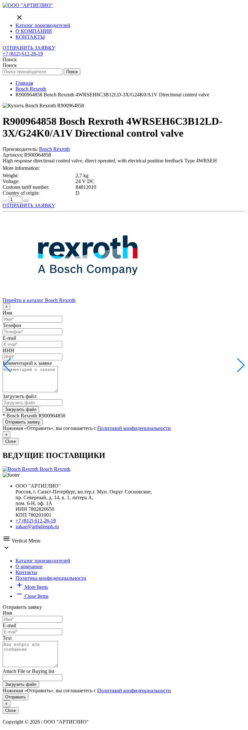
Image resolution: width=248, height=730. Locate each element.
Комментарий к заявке (27, 363)
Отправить (15, 697)
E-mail (9, 338)
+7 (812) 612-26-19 (23, 53)
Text (7, 638)
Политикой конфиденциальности (134, 428)
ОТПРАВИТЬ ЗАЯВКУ (29, 48)
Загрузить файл (19, 396)
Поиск (72, 71)
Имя (7, 313)
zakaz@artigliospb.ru (37, 526)
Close (10, 441)
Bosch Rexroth (54, 149)
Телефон (12, 325)
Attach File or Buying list (28, 671)
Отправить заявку (22, 422)
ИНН (8, 350)
